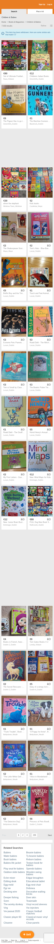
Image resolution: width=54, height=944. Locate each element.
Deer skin (31, 897)
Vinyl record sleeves (36, 904)
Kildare (11, 79)
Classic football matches (34, 912)
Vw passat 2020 (12, 911)
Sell (28, 934)
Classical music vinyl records (37, 918)
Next (50, 835)
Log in (22, 940)
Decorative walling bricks (35, 892)
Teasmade (31, 901)
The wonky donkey (13, 904)
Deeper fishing (11, 897)
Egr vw (7, 888)
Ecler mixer (9, 878)
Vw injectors (32, 908)
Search (14, 12)
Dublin (41, 79)
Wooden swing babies (33, 873)
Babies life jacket (12, 863)
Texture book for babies (34, 864)
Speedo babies (34, 868)
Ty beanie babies (35, 856)
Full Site (4, 940)
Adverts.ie (12, 4)
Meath (15, 735)
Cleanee (8, 923)
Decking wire (10, 891)
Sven (6, 901)
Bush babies (10, 859)
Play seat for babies (14, 868)
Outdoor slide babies (14, 872)
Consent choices (21, 942)
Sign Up (42, 4)
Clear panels (32, 923)
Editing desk (10, 881)
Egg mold (8, 885)
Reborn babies (33, 859)
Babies (7, 852)
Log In (49, 4)
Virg (6, 908)
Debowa (30, 888)
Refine (43, 26)
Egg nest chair (33, 885)
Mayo (40, 206)
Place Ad (40, 12)
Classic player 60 (12, 917)
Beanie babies (33, 852)
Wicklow (18, 206)
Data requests (33, 940)
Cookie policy (6, 942)
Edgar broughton (34, 878)
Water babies (10, 856)
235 (34, 835)
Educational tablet (35, 881)
